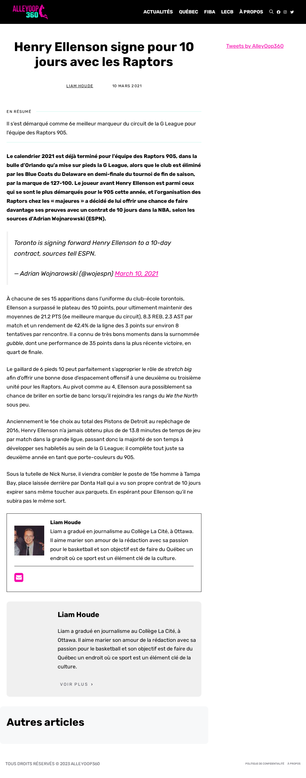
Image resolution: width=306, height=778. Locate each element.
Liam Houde (79, 86)
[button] (271, 12)
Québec (188, 12)
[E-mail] (18, 579)
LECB (227, 12)
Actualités (158, 12)
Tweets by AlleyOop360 (255, 46)
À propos (251, 12)
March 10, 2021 (136, 273)
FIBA (209, 12)
